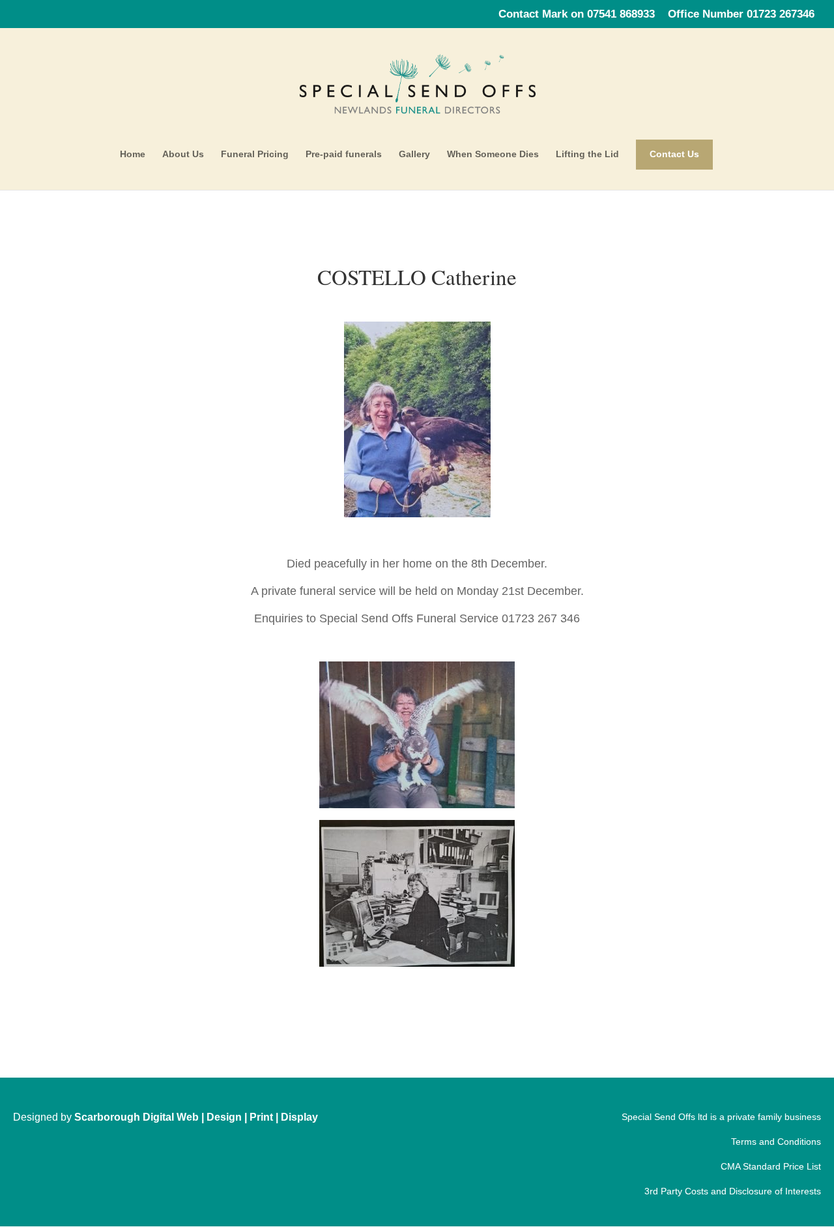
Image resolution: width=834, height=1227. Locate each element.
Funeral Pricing (255, 154)
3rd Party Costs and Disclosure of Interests (732, 1191)
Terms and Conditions (776, 1141)
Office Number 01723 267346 (741, 14)
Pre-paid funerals (344, 154)
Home (132, 154)
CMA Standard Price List (771, 1166)
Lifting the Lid (587, 154)
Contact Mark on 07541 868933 (576, 14)
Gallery (414, 154)
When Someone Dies (493, 154)
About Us (183, 154)
